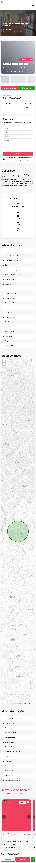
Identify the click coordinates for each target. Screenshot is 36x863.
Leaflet (16, 703)
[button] (4, 361)
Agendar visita (11, 88)
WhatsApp (27, 88)
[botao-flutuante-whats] (33, 859)
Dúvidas (8, 859)
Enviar (18, 154)
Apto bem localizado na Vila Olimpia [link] (14, 32)
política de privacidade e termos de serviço (17, 160)
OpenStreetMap (24, 703)
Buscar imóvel (7, 29)
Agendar (23, 859)
